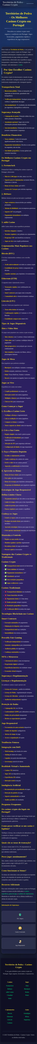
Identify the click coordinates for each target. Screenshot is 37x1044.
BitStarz (9, 989)
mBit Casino (10, 992)
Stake (9, 998)
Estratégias (27, 1013)
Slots (27, 986)
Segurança (27, 1019)
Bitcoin (10, 1013)
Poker (27, 995)
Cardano (9, 1023)
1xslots (20, 65)
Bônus (27, 1016)
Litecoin (9, 1019)
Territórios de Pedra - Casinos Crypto (13, 3)
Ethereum (10, 1016)
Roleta (27, 992)
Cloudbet (10, 995)
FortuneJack (9, 986)
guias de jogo (13, 894)
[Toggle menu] (30, 3)
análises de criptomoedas (26, 894)
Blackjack (27, 989)
